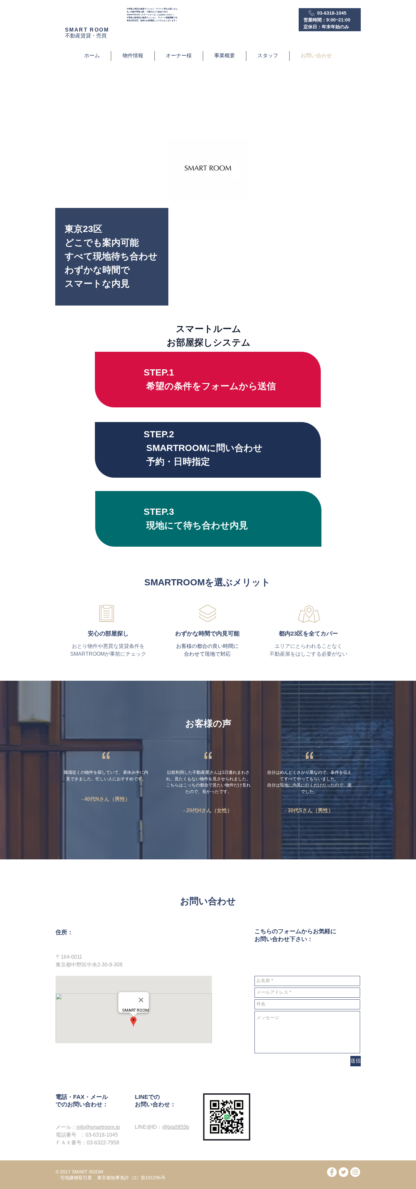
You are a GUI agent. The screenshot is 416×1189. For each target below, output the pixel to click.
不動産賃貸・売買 (86, 35)
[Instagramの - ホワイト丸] (355, 1172)
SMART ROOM (87, 30)
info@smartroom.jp (98, 1127)
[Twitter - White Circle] (343, 1172)
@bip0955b (175, 1127)
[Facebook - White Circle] (332, 1172)
